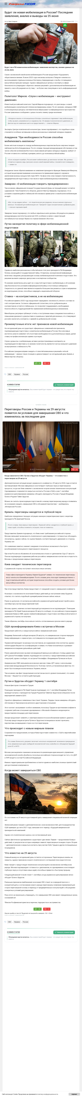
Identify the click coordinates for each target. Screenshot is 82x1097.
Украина (17, 374)
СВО (9, 374)
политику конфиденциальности (47, 1094)
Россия (25, 374)
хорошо (74, 1094)
